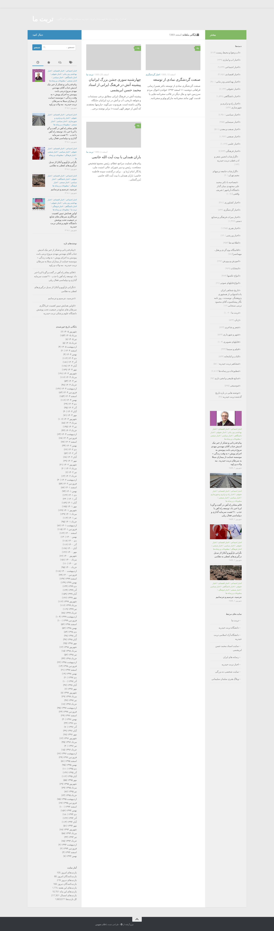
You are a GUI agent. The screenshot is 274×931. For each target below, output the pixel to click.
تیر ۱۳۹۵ (72, 791)
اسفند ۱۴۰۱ (71, 487)
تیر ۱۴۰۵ (72, 339)
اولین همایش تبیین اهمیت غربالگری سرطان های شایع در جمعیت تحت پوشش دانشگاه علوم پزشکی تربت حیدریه (63, 220)
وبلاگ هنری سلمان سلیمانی (225, 679)
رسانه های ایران (231, 657)
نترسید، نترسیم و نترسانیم (64, 189)
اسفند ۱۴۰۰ (71, 533)
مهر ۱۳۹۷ (72, 688)
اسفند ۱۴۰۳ (71, 396)
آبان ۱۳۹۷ (72, 685)
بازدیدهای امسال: (68, 895)
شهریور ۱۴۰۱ (70, 510)
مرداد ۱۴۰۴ (71, 377)
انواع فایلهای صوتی (229, 283)
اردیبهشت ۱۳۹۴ (69, 844)
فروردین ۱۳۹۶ (70, 757)
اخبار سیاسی (58, 77)
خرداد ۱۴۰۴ (71, 384)
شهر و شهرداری (231, 334)
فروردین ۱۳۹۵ (70, 802)
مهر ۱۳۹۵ (72, 780)
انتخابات (235, 268)
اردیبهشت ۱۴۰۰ (69, 571)
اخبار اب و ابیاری (231, 59)
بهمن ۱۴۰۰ (71, 536)
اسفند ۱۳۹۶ (71, 715)
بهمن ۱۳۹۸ (71, 628)
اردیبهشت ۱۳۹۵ (69, 799)
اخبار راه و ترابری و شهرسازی (222, 494)
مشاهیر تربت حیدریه (229, 363)
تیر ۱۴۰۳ (72, 426)
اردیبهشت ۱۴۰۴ (69, 388)
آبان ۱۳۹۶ (72, 730)
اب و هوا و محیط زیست (227, 52)
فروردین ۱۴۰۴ (70, 392)
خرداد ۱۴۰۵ (71, 343)
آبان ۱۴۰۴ (72, 365)
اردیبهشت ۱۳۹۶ (69, 753)
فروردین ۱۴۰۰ (70, 574)
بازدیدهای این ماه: (68, 891)
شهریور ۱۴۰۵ (70, 331)
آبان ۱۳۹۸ (72, 639)
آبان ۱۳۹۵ (72, 776)
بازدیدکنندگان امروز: (67, 876)
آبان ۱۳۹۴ (72, 821)
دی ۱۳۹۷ (72, 677)
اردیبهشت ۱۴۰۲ (69, 479)
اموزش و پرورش (231, 261)
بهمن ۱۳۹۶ (71, 719)
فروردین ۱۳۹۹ (70, 620)
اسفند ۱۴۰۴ (71, 350)
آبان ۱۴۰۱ (72, 502)
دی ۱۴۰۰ (72, 540)
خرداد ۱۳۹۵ (71, 795)
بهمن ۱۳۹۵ (71, 764)
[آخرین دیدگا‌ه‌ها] (60, 62)
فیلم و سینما (233, 349)
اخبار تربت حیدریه (230, 664)
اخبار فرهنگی (70, 155)
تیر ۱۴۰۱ (72, 517)
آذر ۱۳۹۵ (72, 772)
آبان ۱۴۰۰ (72, 548)
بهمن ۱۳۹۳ (71, 856)
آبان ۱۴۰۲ (72, 457)
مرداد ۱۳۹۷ (71, 696)
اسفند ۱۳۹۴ (71, 806)
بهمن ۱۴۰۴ (71, 354)
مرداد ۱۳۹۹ (71, 605)
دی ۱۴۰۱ (72, 495)
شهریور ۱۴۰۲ (70, 464)
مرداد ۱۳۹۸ (71, 650)
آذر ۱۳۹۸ (72, 635)
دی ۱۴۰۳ (72, 403)
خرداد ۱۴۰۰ (71, 567)
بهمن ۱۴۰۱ (71, 491)
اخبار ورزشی (232, 235)
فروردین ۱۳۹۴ (70, 848)
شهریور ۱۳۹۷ (70, 692)
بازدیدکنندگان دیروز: (67, 884)
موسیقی (234, 385)
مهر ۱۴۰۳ (72, 415)
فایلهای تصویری (231, 341)
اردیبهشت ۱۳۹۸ (69, 662)
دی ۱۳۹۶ (72, 723)
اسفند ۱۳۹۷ (71, 669)
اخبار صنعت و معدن (229, 129)
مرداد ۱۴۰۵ (71, 335)
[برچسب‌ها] (71, 62)
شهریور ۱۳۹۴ (70, 829)
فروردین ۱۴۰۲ (70, 483)
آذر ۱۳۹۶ (72, 726)
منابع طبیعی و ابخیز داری (227, 378)
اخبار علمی (233, 143)
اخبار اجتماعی (71, 71)
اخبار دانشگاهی (71, 77)
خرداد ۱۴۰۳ (71, 430)
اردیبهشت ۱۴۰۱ (69, 525)
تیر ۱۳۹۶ (72, 745)
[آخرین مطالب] (37, 62)
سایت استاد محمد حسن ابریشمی (228, 648)
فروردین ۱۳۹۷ (70, 711)
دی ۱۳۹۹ (72, 586)
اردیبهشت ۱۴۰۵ (69, 346)
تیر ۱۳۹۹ (72, 609)
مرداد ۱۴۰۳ (71, 422)
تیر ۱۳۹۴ (72, 837)
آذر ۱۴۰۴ (72, 362)
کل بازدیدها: (71, 899)
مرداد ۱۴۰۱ (71, 514)
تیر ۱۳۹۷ (72, 700)
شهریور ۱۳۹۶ (70, 738)
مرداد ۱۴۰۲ (71, 468)
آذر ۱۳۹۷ (72, 681)
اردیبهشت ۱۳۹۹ (69, 616)
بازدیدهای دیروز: (69, 880)
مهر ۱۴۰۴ (72, 369)
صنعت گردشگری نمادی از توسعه (176, 80)
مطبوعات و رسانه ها (57, 81)
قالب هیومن (100, 924)
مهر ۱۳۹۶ (72, 734)
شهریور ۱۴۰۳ (70, 419)
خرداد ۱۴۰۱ (71, 521)
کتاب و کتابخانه (231, 356)
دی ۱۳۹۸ (72, 631)
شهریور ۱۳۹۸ (70, 647)
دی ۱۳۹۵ (72, 768)
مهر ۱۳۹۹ (72, 597)
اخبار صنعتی (72, 81)
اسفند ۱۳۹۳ (71, 852)
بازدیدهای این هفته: (67, 887)
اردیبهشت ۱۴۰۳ (69, 434)
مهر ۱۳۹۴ (72, 825)
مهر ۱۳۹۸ (72, 643)
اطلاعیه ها (234, 242)
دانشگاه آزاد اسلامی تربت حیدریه (228, 637)
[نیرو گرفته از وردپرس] (122, 924)
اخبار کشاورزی (231, 202)
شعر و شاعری (232, 327)
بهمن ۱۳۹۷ (71, 673)
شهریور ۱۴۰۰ (70, 555)
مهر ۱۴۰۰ (72, 552)
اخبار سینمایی (232, 122)
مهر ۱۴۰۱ (72, 506)
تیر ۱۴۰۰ (72, 563)
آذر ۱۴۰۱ (72, 498)
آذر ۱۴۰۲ (72, 453)
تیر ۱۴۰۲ (72, 472)
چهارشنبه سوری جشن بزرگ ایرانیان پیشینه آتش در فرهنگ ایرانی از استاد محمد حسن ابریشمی (114, 85)
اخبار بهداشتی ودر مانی (227, 81)
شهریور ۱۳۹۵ (70, 783)
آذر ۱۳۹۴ (72, 818)
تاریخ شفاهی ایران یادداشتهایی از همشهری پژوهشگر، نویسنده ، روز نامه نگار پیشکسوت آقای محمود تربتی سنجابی (228, 298)
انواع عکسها (233, 275)
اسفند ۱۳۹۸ (71, 624)
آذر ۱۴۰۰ (72, 544)
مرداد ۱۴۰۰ (71, 559)
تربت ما (42, 19)
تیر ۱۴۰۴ (72, 381)
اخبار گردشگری (153, 74)
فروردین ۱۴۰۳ (70, 438)
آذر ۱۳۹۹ (72, 590)
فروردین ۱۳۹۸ (70, 666)
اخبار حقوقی (56, 74)
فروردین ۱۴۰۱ (70, 529)
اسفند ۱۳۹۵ (71, 761)
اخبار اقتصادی (58, 71)
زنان (237, 320)
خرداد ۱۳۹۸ (71, 658)
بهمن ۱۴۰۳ (71, 400)
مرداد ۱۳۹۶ (71, 742)
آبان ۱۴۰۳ (72, 411)
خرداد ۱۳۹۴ (71, 840)
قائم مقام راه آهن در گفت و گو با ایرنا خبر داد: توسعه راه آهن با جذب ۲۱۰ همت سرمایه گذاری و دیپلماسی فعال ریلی (55, 276)
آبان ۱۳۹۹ (72, 593)
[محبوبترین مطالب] (49, 62)
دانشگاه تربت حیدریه (229, 627)
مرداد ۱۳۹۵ (71, 787)
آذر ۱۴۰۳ (72, 407)
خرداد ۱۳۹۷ (71, 704)
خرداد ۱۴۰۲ (71, 476)
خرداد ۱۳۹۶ (71, 749)
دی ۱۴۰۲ (72, 449)
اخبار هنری (233, 228)
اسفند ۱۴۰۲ (71, 441)
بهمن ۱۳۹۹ (71, 582)
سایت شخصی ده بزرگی (227, 671)
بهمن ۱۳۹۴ (71, 810)
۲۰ (136, 48)
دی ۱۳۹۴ (72, 814)
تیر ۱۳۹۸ (72, 654)
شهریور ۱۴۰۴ (70, 373)
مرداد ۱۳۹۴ (71, 833)
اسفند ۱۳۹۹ (71, 578)
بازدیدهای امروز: (68, 872)
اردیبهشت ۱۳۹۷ (69, 707)
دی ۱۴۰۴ (72, 358)
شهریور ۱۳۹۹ (70, 601)
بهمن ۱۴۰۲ (71, 445)
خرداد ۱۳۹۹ (71, 612)
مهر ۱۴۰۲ (72, 460)
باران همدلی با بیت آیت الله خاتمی (116, 157)
